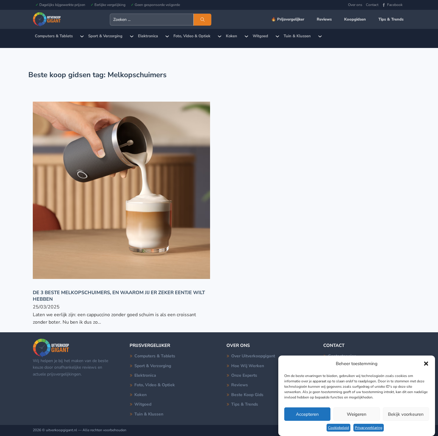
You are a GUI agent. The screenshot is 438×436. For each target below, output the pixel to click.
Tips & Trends (390, 19)
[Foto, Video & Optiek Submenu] (219, 36)
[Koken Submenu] (246, 36)
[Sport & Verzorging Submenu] (132, 36)
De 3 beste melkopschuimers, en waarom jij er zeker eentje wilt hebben (119, 295)
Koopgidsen (355, 19)
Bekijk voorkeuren (406, 414)
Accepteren (307, 414)
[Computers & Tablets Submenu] (82, 36)
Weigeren (356, 414)
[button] (426, 364)
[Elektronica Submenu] (167, 36)
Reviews (324, 19)
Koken (231, 36)
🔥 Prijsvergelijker (287, 19)
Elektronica (148, 36)
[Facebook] (384, 5)
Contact (372, 4)
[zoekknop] (202, 20)
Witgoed (260, 36)
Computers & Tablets (54, 36)
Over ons (355, 4)
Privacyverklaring (368, 427)
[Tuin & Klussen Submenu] (320, 36)
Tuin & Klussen (297, 36)
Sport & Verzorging (105, 36)
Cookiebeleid (338, 427)
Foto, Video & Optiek (191, 36)
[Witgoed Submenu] (277, 36)
